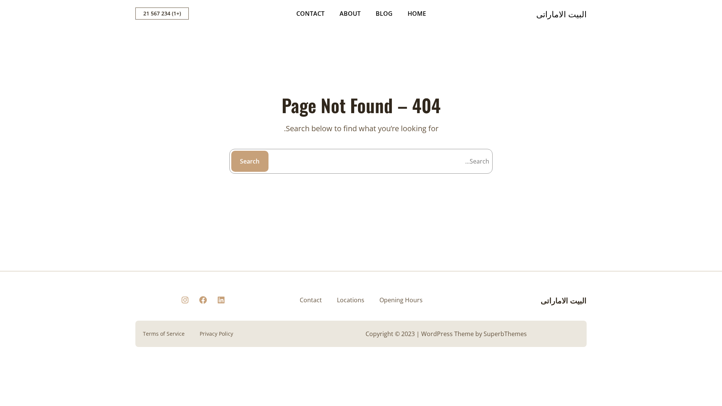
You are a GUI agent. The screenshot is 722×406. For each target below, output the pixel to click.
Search (249, 161)
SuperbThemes (505, 334)
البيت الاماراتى (561, 14)
